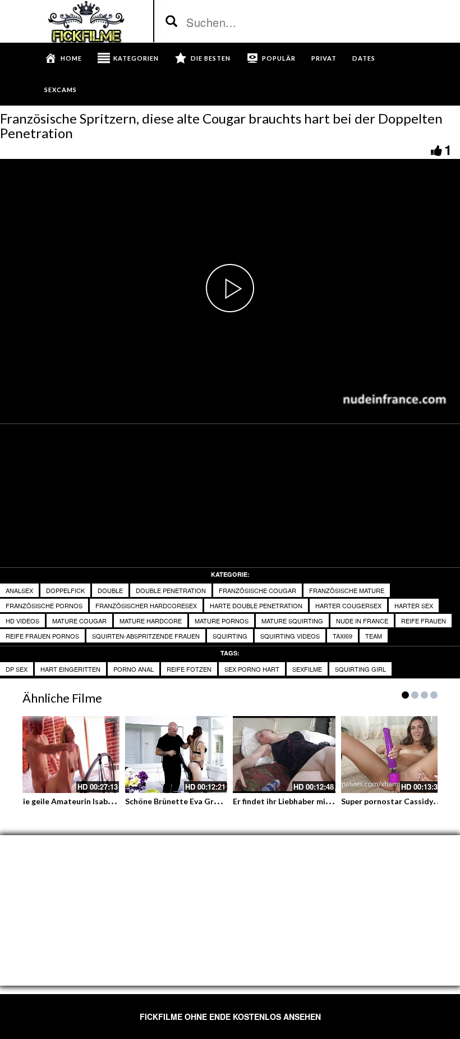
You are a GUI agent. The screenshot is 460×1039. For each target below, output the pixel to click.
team (373, 635)
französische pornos (44, 605)
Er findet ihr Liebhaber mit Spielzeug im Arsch (316, 801)
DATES (363, 58)
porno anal (133, 668)
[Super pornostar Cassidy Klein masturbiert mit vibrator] (392, 754)
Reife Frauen (423, 620)
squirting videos (290, 635)
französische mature (346, 590)
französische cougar (257, 590)
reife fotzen (189, 668)
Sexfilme (307, 668)
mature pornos (222, 620)
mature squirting (292, 620)
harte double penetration (256, 605)
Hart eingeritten (70, 668)
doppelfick (65, 590)
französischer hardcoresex (146, 605)
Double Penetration (171, 590)
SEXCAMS (60, 89)
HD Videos (22, 620)
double (110, 590)
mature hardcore (150, 620)
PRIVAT (324, 58)
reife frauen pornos (42, 635)
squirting (230, 635)
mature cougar (79, 620)
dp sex (16, 668)
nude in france (362, 620)
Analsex (19, 590)
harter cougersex (348, 605)
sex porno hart (251, 668)
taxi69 (342, 635)
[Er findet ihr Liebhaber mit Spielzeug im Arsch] (284, 754)
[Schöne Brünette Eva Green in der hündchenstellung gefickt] (176, 754)
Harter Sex (413, 605)
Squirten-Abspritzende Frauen (146, 635)
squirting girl (360, 668)
